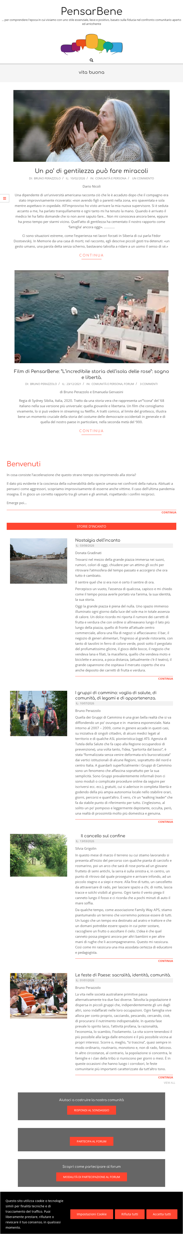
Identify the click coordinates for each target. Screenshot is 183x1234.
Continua (91, 255)
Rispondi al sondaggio (91, 1110)
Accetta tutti (162, 1214)
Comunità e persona (110, 178)
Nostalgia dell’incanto (97, 540)
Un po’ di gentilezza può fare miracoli (91, 171)
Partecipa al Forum (91, 1141)
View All (169, 1083)
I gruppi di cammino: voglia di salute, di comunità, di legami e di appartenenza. (115, 695)
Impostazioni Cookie (92, 1214)
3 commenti (149, 384)
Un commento (143, 178)
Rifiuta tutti (129, 1214)
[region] (91, 1213)
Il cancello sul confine (102, 836)
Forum (129, 384)
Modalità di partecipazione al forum (91, 1177)
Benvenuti (24, 464)
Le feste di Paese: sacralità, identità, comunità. (123, 975)
